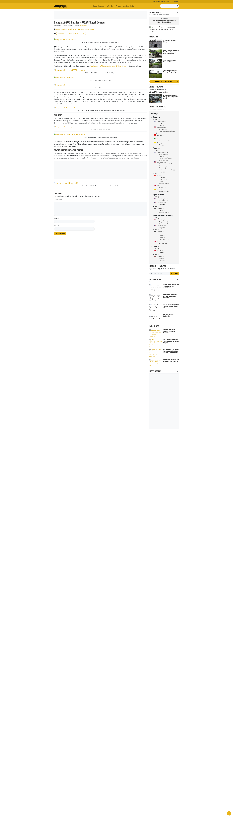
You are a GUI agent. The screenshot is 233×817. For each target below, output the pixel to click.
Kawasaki (162, 187)
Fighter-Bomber (158, 194)
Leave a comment (83, 25)
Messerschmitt (164, 183)
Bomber (156, 117)
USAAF (82, 33)
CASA (161, 145)
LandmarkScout (60, 6)
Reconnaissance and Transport (163, 215)
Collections (101, 6)
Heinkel (162, 182)
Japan (159, 185)
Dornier (162, 210)
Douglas (162, 228)
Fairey (161, 125)
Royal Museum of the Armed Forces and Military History (108, 66)
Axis (157, 133)
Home (95, 6)
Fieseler (162, 237)
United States (161, 127)
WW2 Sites (110, 6)
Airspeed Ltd (163, 222)
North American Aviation (167, 131)
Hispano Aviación (164, 191)
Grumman (163, 129)
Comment (58, 200)
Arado (161, 258)
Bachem (162, 178)
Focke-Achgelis (164, 239)
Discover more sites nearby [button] (164, 81)
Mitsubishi (163, 243)
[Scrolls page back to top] (229, 813)
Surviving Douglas (73, 33)
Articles (118, 6)
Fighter (156, 148)
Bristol (161, 253)
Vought (162, 172)
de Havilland (163, 154)
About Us (126, 6)
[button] (105, 6)
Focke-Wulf (163, 180)
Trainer (156, 246)
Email (56, 225)
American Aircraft (62, 33)
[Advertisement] (100, 15)
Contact (132, 6)
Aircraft (154, 113)
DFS (161, 234)
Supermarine (163, 160)
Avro (161, 123)
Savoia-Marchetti (164, 141)
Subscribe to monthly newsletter (162, 2)
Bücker (162, 260)
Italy (159, 139)
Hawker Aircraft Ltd (165, 158)
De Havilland (163, 201)
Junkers (162, 137)
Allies (157, 119)
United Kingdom (162, 121)
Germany (160, 135)
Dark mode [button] (175, 2)
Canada (160, 251)
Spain (159, 143)
